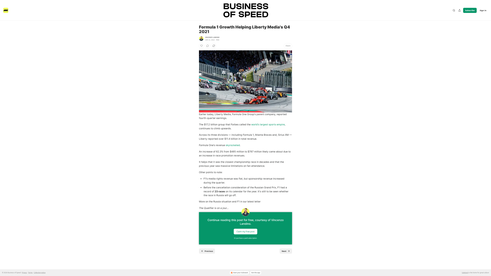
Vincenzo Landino (212, 37)
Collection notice (40, 273)
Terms (30, 273)
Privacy (24, 273)
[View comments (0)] (207, 45)
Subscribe (470, 10)
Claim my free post (245, 231)
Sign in (483, 10)
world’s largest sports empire (268, 124)
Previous (209, 251)
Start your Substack (240, 273)
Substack (465, 273)
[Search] (453, 10)
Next (284, 251)
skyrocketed (233, 145)
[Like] (201, 45)
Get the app (255, 273)
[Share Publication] (459, 10)
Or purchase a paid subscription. (245, 238)
